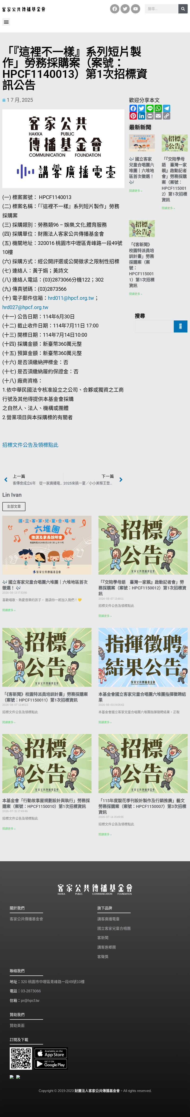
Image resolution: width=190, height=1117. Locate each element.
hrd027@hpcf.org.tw (25, 307)
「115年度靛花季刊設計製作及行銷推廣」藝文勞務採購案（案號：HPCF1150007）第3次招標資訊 (142, 806)
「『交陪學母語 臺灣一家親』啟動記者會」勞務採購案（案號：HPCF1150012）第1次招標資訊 (142, 588)
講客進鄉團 (106, 947)
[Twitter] (125, 8)
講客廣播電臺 (108, 919)
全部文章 (14, 506)
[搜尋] (183, 8)
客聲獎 (102, 957)
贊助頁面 (17, 1026)
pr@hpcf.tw (30, 1001)
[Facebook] (114, 8)
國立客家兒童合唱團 (114, 928)
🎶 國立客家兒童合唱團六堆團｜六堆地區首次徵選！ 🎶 (141, 171)
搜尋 (140, 315)
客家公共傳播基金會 (26, 919)
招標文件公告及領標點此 (30, 445)
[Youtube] (135, 8)
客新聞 (102, 938)
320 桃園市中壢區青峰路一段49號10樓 (53, 982)
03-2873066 (31, 991)
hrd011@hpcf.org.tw (71, 298)
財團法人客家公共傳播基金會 (97, 1091)
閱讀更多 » (135, 191)
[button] (6, 22)
